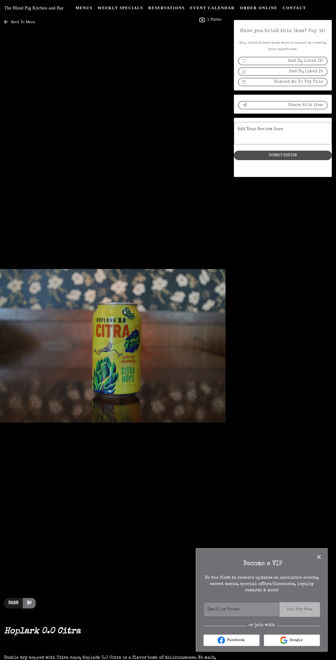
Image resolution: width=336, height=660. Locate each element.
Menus (84, 8)
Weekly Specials (120, 8)
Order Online (258, 8)
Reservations (166, 8)
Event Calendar (212, 8)
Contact (294, 8)
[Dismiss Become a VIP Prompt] (319, 557)
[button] (19, 22)
